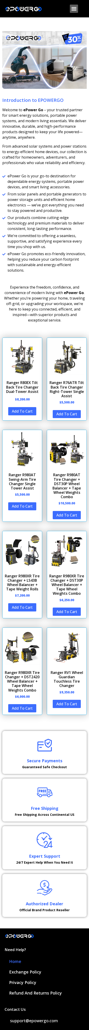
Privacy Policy (22, 982)
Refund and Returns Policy (35, 993)
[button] (74, 9)
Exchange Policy (25, 972)
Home (15, 961)
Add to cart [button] (22, 411)
